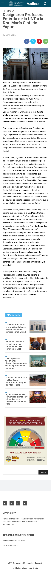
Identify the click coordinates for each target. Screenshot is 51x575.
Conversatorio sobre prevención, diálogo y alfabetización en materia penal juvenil (15, 328)
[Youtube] (25, 503)
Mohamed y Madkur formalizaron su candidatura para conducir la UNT (14, 345)
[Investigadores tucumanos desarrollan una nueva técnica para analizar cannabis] (38, 361)
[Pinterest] (39, 41)
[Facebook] (27, 41)
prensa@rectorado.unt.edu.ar (14, 540)
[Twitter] (33, 41)
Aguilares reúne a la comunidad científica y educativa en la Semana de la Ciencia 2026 (16, 399)
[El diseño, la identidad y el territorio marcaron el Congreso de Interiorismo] (38, 380)
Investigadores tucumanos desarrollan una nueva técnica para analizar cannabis (16, 363)
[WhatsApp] (45, 41)
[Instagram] (18, 503)
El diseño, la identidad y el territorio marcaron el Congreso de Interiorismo (16, 381)
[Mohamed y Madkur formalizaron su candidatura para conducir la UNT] (38, 343)
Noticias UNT (9, 11)
